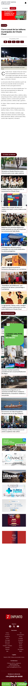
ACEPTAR (13, 8)
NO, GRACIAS (5, 8)
